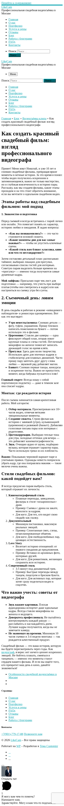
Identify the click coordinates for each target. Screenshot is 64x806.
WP (18, 746)
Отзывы (13, 713)
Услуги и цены (17, 707)
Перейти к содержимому (16, 2)
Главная (6, 118)
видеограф (7, 652)
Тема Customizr (49, 746)
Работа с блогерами (20, 720)
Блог (17, 118)
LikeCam (16, 740)
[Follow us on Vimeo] (10, 755)
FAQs (12, 710)
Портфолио (15, 704)
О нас (12, 701)
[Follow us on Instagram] (10, 752)
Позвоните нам (33, 734)
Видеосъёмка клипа (34, 118)
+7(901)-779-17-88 (12, 734)
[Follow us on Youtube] (10, 758)
